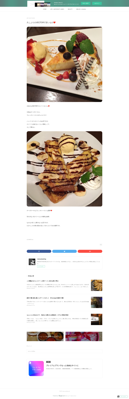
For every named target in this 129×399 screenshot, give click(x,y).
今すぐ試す (86, 3)
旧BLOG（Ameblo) (81, 9)
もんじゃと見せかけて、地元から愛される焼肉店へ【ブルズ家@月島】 (48, 315)
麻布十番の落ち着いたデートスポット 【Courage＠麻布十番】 (45, 298)
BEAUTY (70, 9)
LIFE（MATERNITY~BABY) (57, 9)
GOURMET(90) (30, 239)
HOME (44, 9)
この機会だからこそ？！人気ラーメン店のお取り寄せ (42, 281)
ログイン (97, 3)
